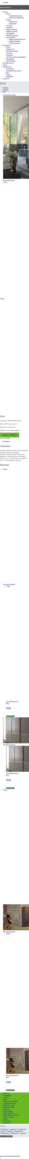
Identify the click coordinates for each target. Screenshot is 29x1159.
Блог (7, 73)
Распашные (12, 23)
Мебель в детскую (11, 29)
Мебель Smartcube (14, 41)
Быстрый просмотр (9, 584)
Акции (5, 65)
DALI (8, 438)
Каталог (5, 12)
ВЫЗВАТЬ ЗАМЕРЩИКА (9, 435)
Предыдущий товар (9, 95)
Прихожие (9, 27)
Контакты (6, 78)
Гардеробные (10, 33)
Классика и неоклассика (16, 17)
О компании (10, 69)
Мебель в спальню (11, 31)
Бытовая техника (8, 63)
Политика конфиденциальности (10, 1156)
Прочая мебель (10, 37)
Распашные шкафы (12, 51)
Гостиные (9, 25)
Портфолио (6, 45)
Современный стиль (15, 16)
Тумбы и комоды (14, 43)
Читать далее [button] (10, 716)
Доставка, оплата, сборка (13, 71)
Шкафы (8, 19)
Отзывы (8, 75)
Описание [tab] (6, 441)
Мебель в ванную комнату (17, 39)
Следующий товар (8, 180)
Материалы (9, 76)
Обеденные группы (12, 35)
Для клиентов (7, 67)
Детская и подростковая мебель (16, 57)
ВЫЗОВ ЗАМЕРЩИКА (6, 1136)
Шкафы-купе (13, 21)
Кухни (8, 14)
